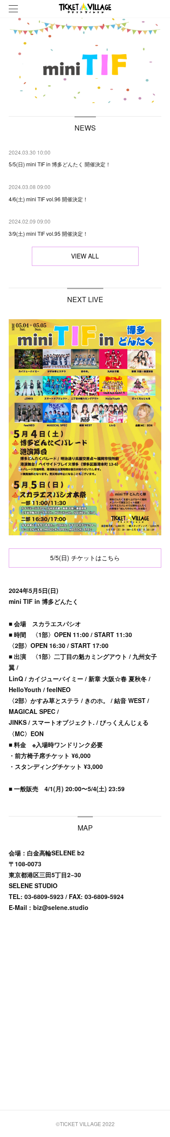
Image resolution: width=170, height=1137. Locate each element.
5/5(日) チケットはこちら (85, 557)
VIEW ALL (85, 256)
